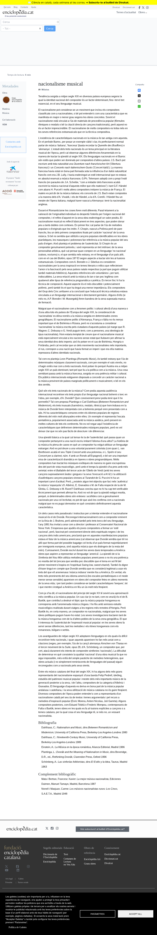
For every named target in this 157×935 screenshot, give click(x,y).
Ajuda (33, 7)
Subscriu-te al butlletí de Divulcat (108, 2)
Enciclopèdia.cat (112, 854)
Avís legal (9, 879)
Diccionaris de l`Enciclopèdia (50, 855)
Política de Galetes (18, 927)
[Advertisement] (117, 41)
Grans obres (90, 863)
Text (66, 854)
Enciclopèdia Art (92, 859)
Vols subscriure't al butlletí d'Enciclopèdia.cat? (102, 829)
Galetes (21, 879)
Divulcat (116, 7)
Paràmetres (97, 913)
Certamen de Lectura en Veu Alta (70, 861)
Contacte (24, 7)
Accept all (135, 913)
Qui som (7, 7)
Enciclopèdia (49, 861)
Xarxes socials (23, 882)
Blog (15, 7)
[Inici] (18, 12)
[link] (13, 144)
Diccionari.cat (129, 7)
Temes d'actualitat (126, 12)
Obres (141, 12)
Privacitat (8, 882)
